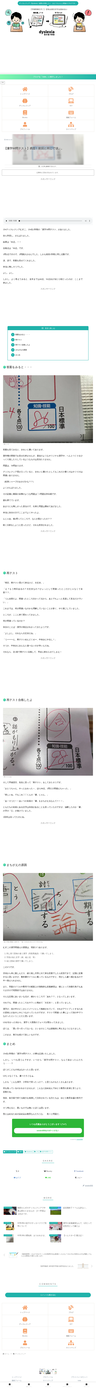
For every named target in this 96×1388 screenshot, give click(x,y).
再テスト (18, 340)
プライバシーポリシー (79, 1377)
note (79, 1380)
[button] (79, 1177)
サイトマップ (48, 1380)
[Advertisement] (48, 56)
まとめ (17, 355)
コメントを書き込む (48, 1295)
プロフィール (48, 1377)
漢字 (21, 1152)
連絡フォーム (17, 1380)
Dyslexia (29, 1152)
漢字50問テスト (47, 1152)
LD (37, 1152)
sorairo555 (80, 1139)
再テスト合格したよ (22, 345)
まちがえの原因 (21, 350)
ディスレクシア (11, 1152)
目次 (47, 328)
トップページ (17, 1377)
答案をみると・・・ (22, 334)
